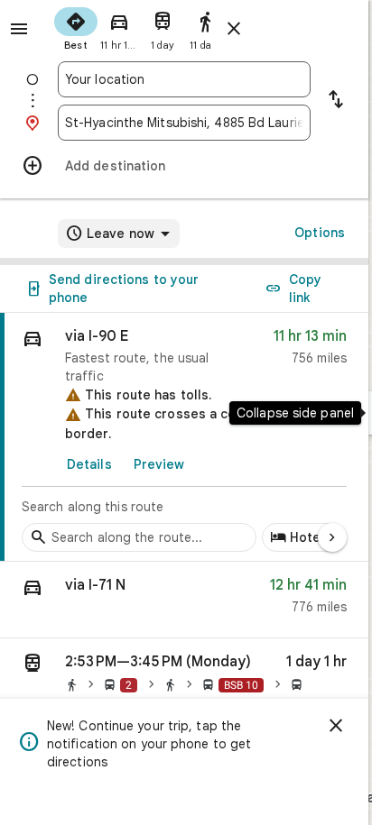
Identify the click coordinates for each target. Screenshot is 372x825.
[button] (184, 600)
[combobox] (184, 79)
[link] (184, 437)
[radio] (76, 27)
